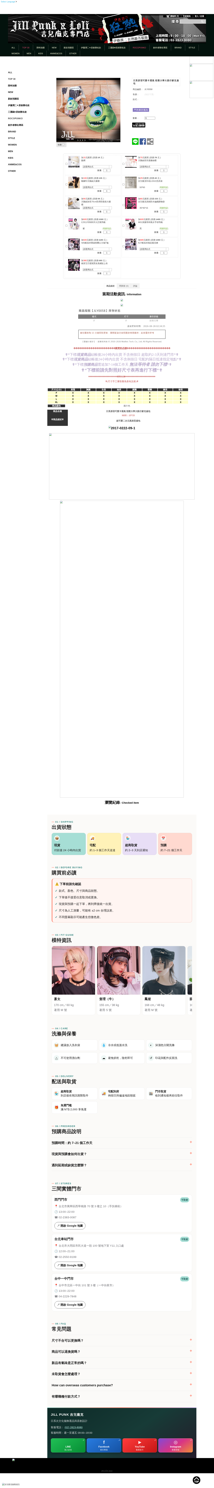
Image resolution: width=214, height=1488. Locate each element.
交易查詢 (187, 16)
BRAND (178, 47)
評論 (135, 286)
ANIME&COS (56, 53)
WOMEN (16, 53)
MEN (29, 53)
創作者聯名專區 (160, 47)
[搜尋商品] (203, 21)
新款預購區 (69, 47)
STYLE (192, 47)
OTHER (72, 53)
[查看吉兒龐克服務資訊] (15, 1484)
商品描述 (110, 286)
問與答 (124, 286)
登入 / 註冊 (199, 16)
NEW (54, 47)
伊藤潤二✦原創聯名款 (91, 47)
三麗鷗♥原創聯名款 (117, 47)
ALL (13, 47)
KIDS (40, 53)
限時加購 (41, 47)
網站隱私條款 (107, 1471)
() (174, 16)
